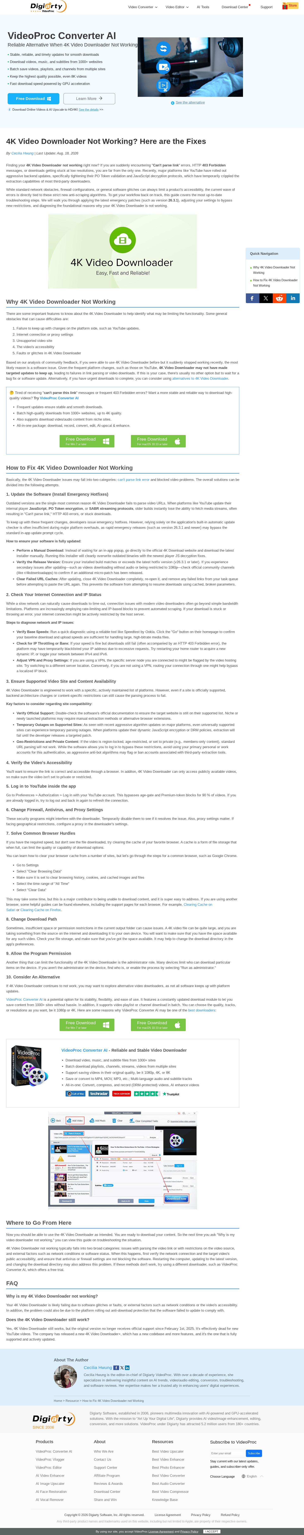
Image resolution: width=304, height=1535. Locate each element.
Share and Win (105, 1500)
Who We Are (103, 1451)
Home (58, 1400)
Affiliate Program (107, 1476)
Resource (72, 1400)
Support (267, 7)
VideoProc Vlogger (50, 1460)
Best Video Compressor (170, 1492)
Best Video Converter (168, 1476)
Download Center (235, 7)
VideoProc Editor (49, 1468)
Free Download (30, 98)
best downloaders (201, 1010)
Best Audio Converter (168, 1484)
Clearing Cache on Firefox (40, 910)
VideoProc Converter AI (59, 398)
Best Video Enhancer (168, 1460)
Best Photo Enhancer (168, 1468)
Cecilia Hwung (22, 153)
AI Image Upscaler (50, 1484)
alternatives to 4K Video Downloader (200, 378)
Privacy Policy (201, 1515)
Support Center (105, 1468)
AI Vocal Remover (50, 1500)
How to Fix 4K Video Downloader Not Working (275, 282)
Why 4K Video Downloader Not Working (274, 270)
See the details (89, 109)
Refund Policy (230, 1515)
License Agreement (168, 1515)
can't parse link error (134, 480)
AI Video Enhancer (50, 1476)
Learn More (86, 98)
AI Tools (203, 7)
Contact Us (102, 1460)
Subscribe (254, 1453)
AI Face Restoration (51, 1492)
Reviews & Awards (108, 1484)
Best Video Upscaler (168, 1451)
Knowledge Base (165, 1500)
